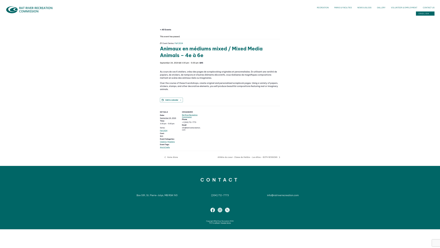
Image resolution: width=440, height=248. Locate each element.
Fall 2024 (163, 131)
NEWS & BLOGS (364, 7)
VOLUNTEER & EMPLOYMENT (404, 7)
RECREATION (323, 7)
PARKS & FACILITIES (343, 7)
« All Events (165, 29)
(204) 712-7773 (220, 195)
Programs (171, 142)
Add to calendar (171, 100)
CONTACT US (428, 7)
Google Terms (226, 223)
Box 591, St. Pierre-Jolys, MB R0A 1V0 (157, 195)
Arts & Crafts (165, 147)
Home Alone (172, 157)
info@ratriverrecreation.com (283, 195)
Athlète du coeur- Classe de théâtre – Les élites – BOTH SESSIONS (248, 157)
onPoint (217, 223)
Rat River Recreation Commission (190, 116)
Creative (163, 142)
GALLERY (381, 7)
